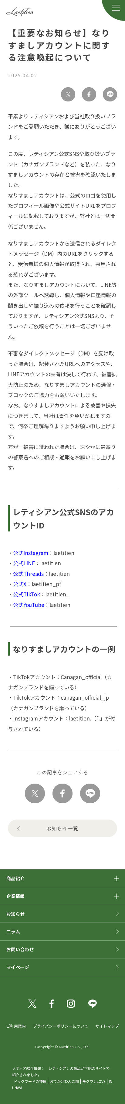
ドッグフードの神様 (30, 1081)
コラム (13, 931)
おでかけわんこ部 (64, 1081)
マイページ (17, 967)
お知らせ (15, 914)
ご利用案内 (16, 1026)
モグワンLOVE (94, 1081)
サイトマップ (107, 1026)
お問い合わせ (20, 949)
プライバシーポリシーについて (60, 1026)
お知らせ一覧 (62, 828)
